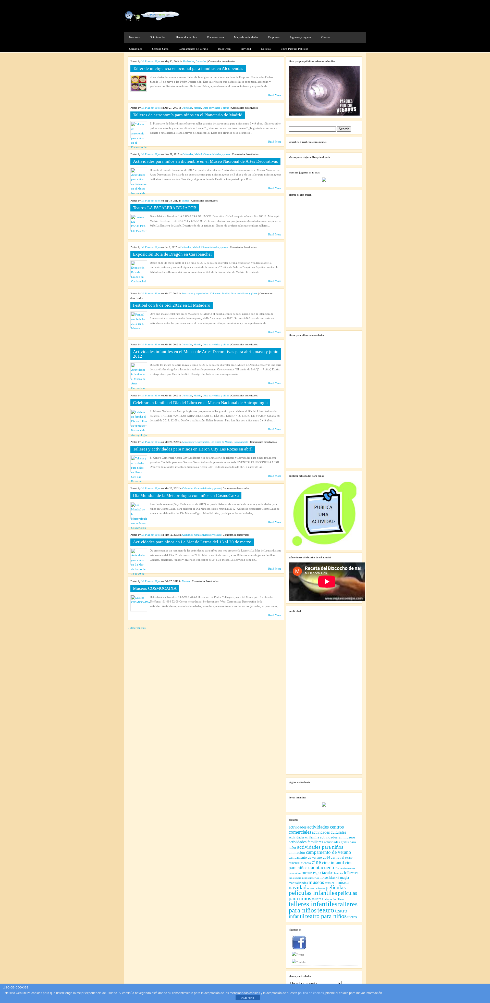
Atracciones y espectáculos (195, 293)
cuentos (307, 873)
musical (330, 883)
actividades (298, 827)
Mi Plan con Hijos (151, 61)
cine (316, 862)
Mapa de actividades (246, 37)
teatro (325, 910)
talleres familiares (334, 899)
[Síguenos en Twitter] (324, 954)
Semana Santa (160, 48)
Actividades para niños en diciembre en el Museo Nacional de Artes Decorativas (205, 161)
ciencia (306, 863)
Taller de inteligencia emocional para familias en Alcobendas (188, 68)
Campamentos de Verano (193, 48)
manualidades (298, 883)
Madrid (197, 107)
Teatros (185, 200)
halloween (351, 873)
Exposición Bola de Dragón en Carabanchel (172, 254)
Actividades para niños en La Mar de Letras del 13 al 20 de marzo (192, 542)
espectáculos (323, 872)
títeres (352, 917)
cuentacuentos (323, 867)
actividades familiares (306, 842)
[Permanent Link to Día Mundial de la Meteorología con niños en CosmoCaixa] (139, 527)
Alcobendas (188, 61)
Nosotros (134, 37)
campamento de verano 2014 (309, 857)
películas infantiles (313, 892)
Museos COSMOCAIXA (155, 588)
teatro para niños (326, 915)
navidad (298, 887)
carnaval (337, 857)
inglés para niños (299, 877)
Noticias (266, 48)
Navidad (246, 48)
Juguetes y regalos (300, 37)
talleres (317, 899)
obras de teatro (316, 888)
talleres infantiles (313, 904)
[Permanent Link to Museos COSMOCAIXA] (140, 602)
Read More (274, 95)
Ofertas (325, 37)
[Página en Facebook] (324, 943)
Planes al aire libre (186, 37)
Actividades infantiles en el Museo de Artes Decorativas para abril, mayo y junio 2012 (205, 354)
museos (316, 882)
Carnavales (135, 48)
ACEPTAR (247, 997)
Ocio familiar (157, 37)
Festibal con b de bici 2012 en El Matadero (171, 305)
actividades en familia (304, 837)
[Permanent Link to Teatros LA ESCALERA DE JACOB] (138, 230)
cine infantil (333, 862)
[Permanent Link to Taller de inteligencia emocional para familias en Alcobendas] (138, 89)
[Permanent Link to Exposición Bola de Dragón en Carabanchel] (138, 281)
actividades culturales (329, 832)
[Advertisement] (306, 14)
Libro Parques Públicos (294, 48)
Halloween (224, 48)
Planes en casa (215, 37)
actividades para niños (320, 847)
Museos (186, 581)
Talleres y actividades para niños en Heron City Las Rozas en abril (193, 449)
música (342, 882)
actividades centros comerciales (316, 829)
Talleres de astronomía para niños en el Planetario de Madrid (187, 114)
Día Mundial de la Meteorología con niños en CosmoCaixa (186, 495)
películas (336, 887)
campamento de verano (328, 852)
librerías (314, 877)
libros (324, 877)
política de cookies (311, 993)
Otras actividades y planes (216, 107)
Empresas (273, 37)
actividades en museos (338, 837)
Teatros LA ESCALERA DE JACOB (164, 207)
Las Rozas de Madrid (221, 442)
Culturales (201, 61)
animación (297, 852)
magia (344, 878)
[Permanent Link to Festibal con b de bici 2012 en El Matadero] (138, 328)
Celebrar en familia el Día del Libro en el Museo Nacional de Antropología (200, 402)
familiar (338, 872)
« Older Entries (136, 627)
